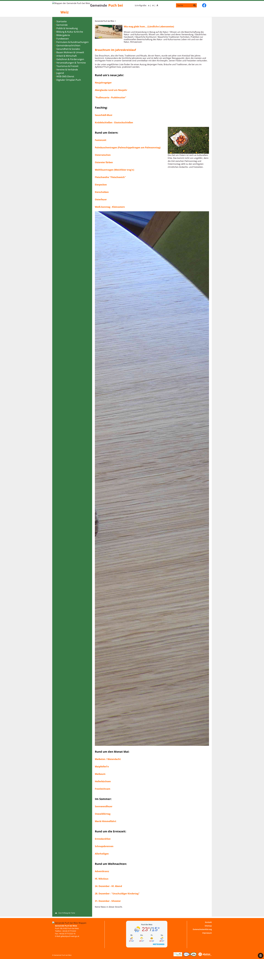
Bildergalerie (63, 35)
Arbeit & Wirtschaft (66, 55)
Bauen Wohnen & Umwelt (70, 52)
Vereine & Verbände (67, 69)
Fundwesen (62, 38)
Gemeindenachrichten (68, 45)
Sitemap (208, 925)
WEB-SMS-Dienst (65, 76)
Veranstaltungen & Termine (71, 62)
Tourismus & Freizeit (67, 66)
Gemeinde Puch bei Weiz (104, 21)
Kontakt (208, 922)
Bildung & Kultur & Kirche (69, 31)
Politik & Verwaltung (67, 28)
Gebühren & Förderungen (70, 59)
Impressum (207, 933)
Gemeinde (62, 24)
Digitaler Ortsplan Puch (68, 79)
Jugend (60, 73)
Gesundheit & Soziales (68, 48)
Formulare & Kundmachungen (72, 42)
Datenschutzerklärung (202, 929)
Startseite (61, 21)
